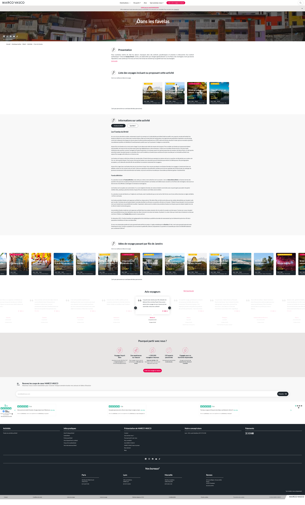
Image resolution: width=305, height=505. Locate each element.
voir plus (52, 410)
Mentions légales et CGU (138, 497)
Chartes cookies (204, 497)
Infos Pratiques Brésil (69, 433)
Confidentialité (172, 497)
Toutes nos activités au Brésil (10, 433)
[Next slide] (184, 92)
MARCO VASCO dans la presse (131, 445)
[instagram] (7, 36)
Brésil (24, 44)
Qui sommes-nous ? (129, 435)
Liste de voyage (103, 497)
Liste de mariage (71, 497)
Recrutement (127, 448)
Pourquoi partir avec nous (130, 438)
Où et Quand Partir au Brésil (71, 440)
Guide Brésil (67, 435)
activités (29, 44)
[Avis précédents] (15, 410)
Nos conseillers (128, 440)
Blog (125, 450)
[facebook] (10, 36)
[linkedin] (4, 36)
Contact (126, 433)
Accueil (8, 44)
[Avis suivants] (291, 410)
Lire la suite (114, 61)
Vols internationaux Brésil (70, 445)
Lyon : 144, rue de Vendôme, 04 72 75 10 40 (195, 433)
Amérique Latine (16, 44)
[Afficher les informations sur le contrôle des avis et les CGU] (12, 414)
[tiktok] (17, 36)
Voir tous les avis (188, 291)
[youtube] (14, 36)
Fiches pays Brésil (68, 438)
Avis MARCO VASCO (129, 443)
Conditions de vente (37, 497)
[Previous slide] (120, 92)
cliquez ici (176, 9)
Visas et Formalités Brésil (70, 443)
